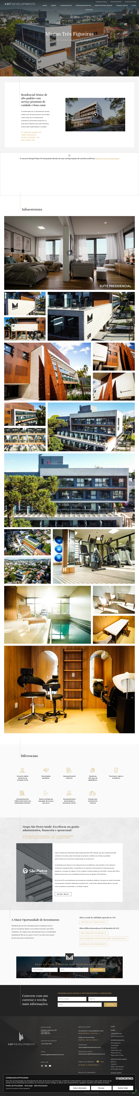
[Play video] (95, 114)
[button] (54, 5)
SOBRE (113, 1030)
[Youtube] (50, 1066)
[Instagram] (42, 1066)
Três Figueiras (45, 1032)
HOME (113, 1026)
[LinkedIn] (46, 1066)
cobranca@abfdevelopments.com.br (89, 1047)
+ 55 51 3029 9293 (46, 1044)
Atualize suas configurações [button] (107, 158)
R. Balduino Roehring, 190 (49, 1030)
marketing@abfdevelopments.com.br (52, 1054)
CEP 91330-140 (45, 1033)
